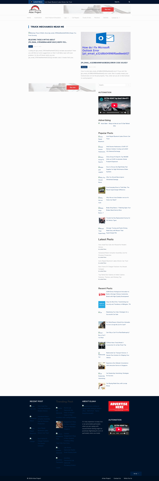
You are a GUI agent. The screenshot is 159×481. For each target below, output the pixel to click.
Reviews (97, 18)
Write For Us (128, 478)
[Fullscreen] (128, 112)
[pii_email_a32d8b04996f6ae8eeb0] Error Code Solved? (104, 63)
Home (29, 18)
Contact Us (115, 18)
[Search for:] (120, 2)
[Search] (129, 2)
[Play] (101, 112)
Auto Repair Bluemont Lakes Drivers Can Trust (58, 2)
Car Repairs (75, 18)
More (30, 46)
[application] (114, 105)
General (105, 18)
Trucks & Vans (87, 18)
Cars (65, 18)
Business (84, 67)
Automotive (38, 18)
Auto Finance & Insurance (53, 18)
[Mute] (125, 112)
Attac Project (106, 478)
